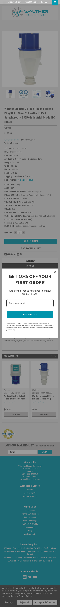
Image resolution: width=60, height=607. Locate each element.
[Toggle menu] (4, 4)
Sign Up (44, 2)
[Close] (54, 272)
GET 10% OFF (30, 314)
